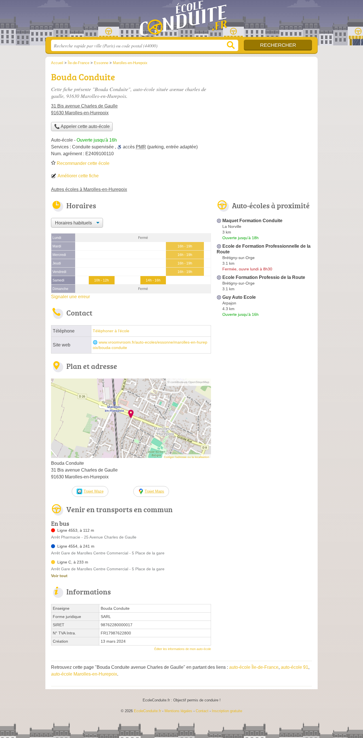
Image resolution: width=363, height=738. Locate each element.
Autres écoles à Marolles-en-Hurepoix (89, 189)
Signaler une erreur (70, 296)
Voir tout (59, 575)
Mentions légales (178, 711)
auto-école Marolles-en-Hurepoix (84, 674)
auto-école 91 (294, 667)
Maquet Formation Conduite (252, 220)
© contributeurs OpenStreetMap (188, 382)
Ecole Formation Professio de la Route (263, 277)
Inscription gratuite (227, 711)
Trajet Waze (94, 491)
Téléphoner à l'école (111, 331)
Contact (202, 711)
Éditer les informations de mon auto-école (182, 649)
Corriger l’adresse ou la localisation (186, 457)
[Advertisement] (264, 366)
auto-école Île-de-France (253, 667)
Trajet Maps (154, 491)
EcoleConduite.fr (181, 20)
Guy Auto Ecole (239, 297)
